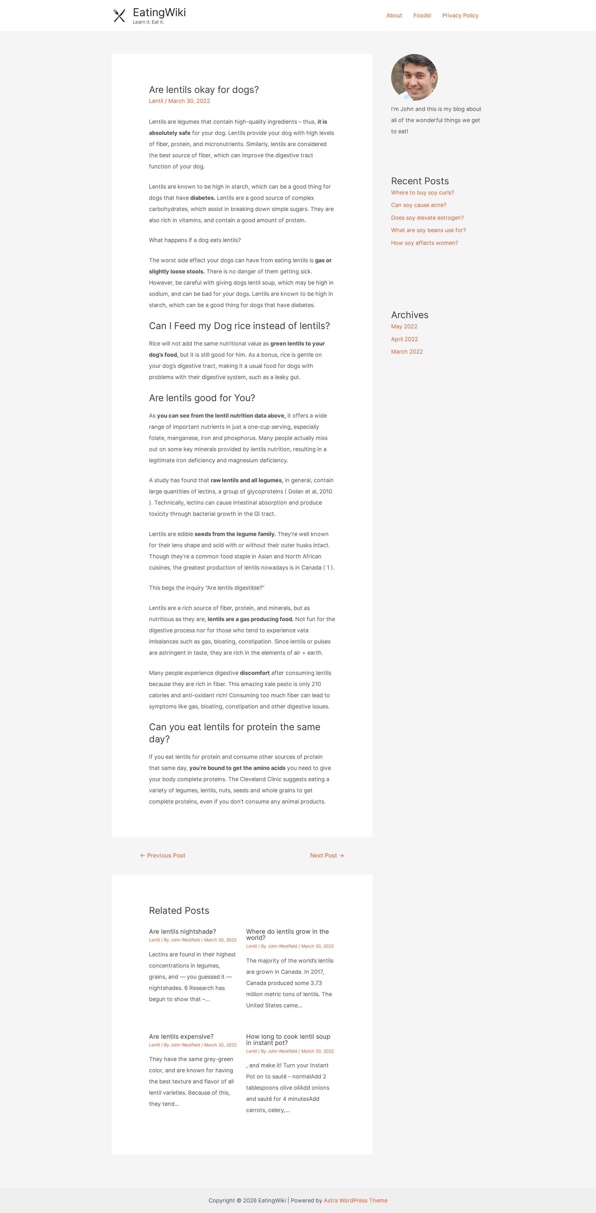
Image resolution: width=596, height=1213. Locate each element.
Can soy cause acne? (418, 205)
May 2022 (404, 326)
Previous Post (162, 855)
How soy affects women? (424, 243)
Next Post (327, 855)
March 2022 (407, 351)
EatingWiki (159, 12)
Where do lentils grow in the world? (287, 934)
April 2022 (404, 339)
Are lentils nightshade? (182, 931)
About (394, 15)
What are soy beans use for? (428, 230)
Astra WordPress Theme (355, 1200)
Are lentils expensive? (181, 1036)
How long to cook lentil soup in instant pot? (288, 1039)
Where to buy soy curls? (422, 192)
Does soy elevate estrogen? (427, 217)
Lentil (156, 101)
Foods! (422, 15)
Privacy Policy (460, 15)
